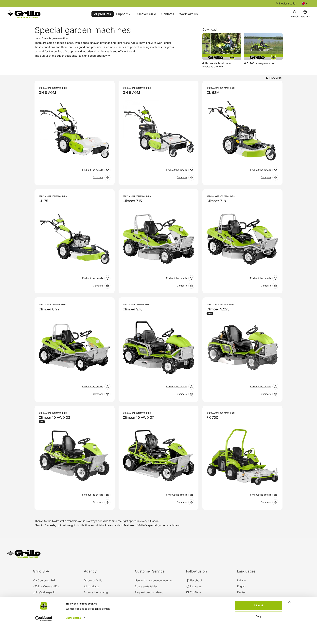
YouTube (195, 592)
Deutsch (242, 592)
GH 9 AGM (131, 93)
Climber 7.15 (132, 201)
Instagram (195, 586)
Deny (259, 616)
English (241, 586)
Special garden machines (53, 88)
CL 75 (43, 201)
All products (102, 14)
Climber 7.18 (216, 201)
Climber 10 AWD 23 (54, 418)
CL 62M (213, 93)
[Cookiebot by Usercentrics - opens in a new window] (43, 618)
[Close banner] (289, 602)
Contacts (167, 14)
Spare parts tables (146, 586)
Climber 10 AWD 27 (138, 418)
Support (122, 14)
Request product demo (149, 592)
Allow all (259, 605)
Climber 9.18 (132, 309)
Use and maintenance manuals (154, 580)
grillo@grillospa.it (44, 592)
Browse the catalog (96, 592)
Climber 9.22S (218, 309)
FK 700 (212, 418)
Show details (73, 617)
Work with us (188, 14)
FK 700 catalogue (256, 63)
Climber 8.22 (49, 309)
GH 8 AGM (47, 93)
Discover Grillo (146, 14)
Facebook (196, 580)
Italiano (241, 580)
